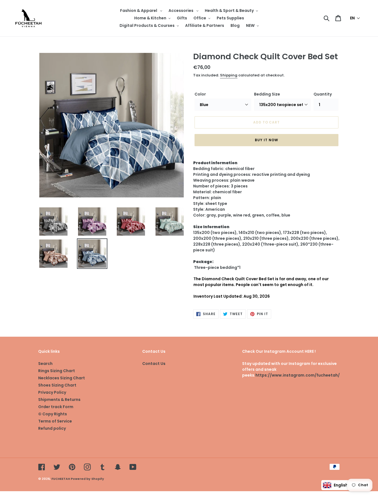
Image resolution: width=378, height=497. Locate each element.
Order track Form (55, 407)
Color (200, 94)
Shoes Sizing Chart (57, 385)
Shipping (228, 75)
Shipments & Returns (59, 399)
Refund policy (52, 428)
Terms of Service (55, 421)
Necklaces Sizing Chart (61, 378)
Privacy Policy (52, 392)
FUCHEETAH (60, 479)
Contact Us (153, 363)
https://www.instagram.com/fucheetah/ (297, 375)
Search (45, 363)
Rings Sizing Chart (56, 371)
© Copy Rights (52, 414)
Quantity (323, 94)
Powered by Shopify (87, 479)
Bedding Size (267, 94)
